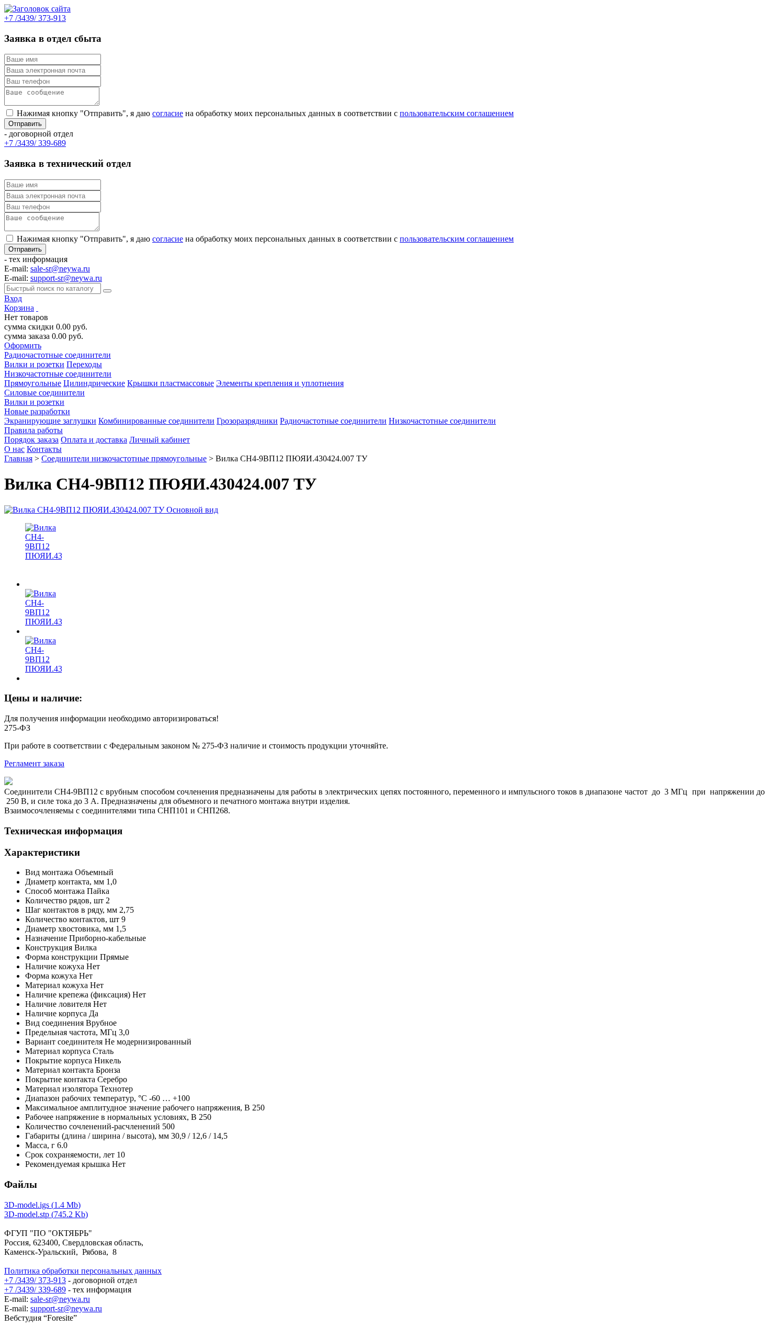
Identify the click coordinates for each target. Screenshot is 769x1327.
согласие (167, 113)
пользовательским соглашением (457, 113)
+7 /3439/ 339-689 (35, 1289)
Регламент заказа (34, 763)
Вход (13, 298)
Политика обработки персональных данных (83, 1270)
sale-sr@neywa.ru (60, 268)
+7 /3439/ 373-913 (35, 1280)
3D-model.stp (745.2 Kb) (46, 1214)
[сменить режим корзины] (37, 307)
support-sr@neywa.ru (66, 278)
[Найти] (107, 290)
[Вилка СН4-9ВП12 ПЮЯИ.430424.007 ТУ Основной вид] (111, 509)
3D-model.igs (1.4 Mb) (42, 1204)
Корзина (19, 307)
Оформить (22, 345)
